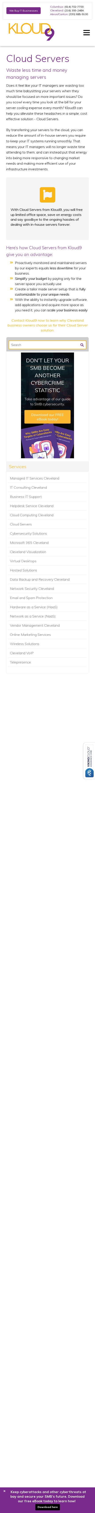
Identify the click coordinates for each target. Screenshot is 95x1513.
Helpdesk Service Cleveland (31, 506)
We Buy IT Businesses (23, 10)
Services (17, 466)
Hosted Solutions (23, 570)
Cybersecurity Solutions (28, 533)
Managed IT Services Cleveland (34, 478)
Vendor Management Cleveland (35, 625)
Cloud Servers (21, 524)
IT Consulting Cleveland (28, 487)
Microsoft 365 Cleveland (29, 542)
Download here (48, 1507)
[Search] (82, 344)
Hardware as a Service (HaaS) (34, 607)
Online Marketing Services (30, 634)
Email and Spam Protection (31, 598)
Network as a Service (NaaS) (33, 616)
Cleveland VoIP (22, 653)
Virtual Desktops (23, 561)
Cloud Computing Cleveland (31, 515)
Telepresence (20, 662)
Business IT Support (26, 496)
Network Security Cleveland (32, 588)
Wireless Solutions (24, 644)
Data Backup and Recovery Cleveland (40, 579)
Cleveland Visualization (28, 552)
